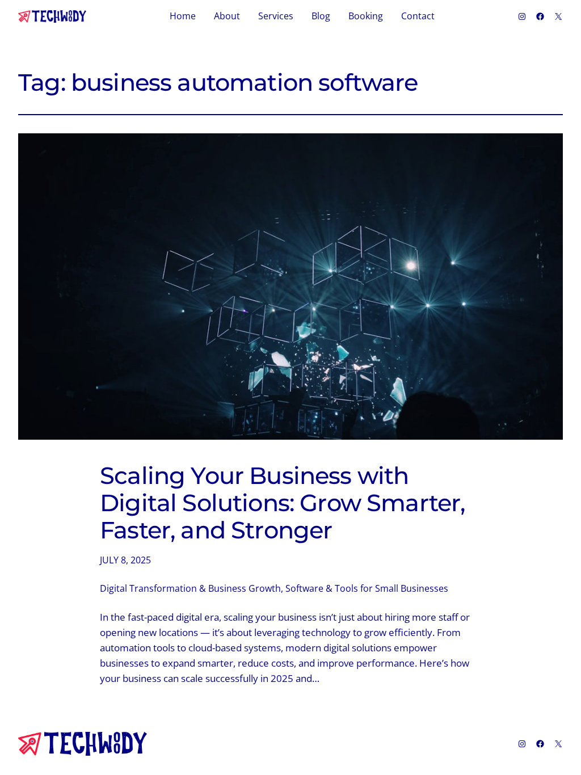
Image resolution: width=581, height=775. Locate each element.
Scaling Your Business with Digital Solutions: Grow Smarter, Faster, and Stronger (282, 503)
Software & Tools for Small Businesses (366, 588)
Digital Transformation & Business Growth (190, 588)
